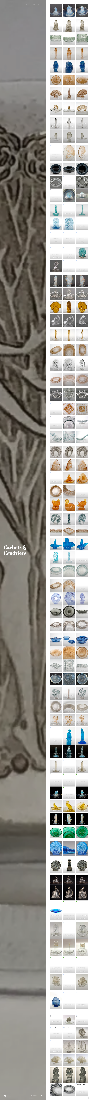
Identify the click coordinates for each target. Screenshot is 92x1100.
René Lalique (34, 4)
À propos (22, 4)
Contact (40, 4)
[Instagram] (5, 1095)
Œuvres (28, 4)
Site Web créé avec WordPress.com (35, 1095)
